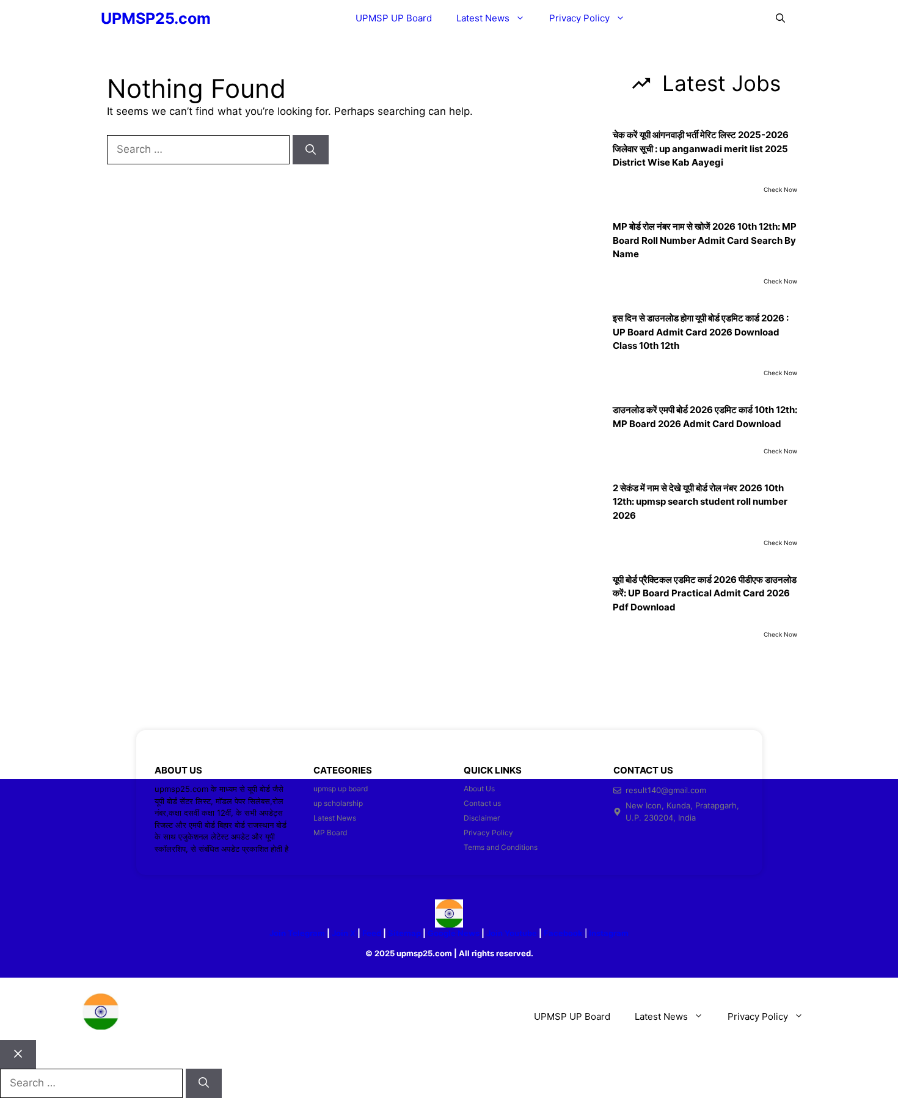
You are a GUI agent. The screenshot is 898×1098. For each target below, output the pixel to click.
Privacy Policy (579, 18)
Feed (371, 933)
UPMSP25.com (156, 18)
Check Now (780, 189)
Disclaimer (482, 817)
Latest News (482, 18)
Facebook (563, 933)
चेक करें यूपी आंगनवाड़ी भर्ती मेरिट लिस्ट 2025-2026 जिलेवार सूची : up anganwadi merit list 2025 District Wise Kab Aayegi (701, 148)
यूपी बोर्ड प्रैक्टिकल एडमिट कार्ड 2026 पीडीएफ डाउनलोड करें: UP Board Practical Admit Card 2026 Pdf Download (705, 593)
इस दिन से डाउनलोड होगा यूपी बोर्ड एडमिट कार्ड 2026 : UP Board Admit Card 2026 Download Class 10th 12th (701, 331)
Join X (344, 933)
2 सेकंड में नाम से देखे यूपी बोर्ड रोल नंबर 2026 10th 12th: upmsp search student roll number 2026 (700, 501)
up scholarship (338, 803)
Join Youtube (511, 933)
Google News (454, 933)
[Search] (311, 149)
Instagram (609, 933)
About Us (479, 788)
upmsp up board (340, 788)
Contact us (482, 803)
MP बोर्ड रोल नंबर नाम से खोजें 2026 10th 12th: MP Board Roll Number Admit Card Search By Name (705, 240)
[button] (780, 18)
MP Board (330, 832)
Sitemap (404, 933)
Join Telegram (297, 933)
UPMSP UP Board (394, 18)
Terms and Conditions (501, 847)
